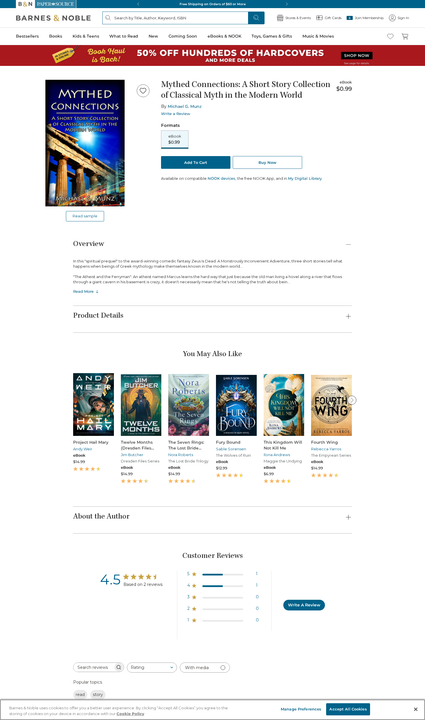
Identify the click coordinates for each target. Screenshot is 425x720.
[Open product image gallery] (85, 143)
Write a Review (175, 114)
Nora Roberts (180, 454)
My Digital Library (305, 178)
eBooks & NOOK (224, 36)
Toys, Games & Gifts (272, 36)
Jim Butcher (132, 454)
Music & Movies (318, 36)
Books (55, 36)
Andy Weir (82, 449)
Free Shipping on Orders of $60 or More (213, 4)
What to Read (123, 36)
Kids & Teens (86, 36)
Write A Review (304, 605)
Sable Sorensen (231, 449)
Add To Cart (195, 162)
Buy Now (267, 162)
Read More (83, 291)
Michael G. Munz (185, 106)
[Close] (415, 709)
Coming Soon (183, 36)
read (80, 694)
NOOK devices (221, 178)
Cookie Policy (130, 713)
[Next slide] (351, 400)
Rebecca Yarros (326, 449)
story (98, 694)
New (153, 36)
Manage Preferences (301, 709)
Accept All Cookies (348, 709)
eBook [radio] (174, 139)
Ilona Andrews (277, 454)
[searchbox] (93, 667)
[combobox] (152, 667)
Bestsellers (27, 36)
